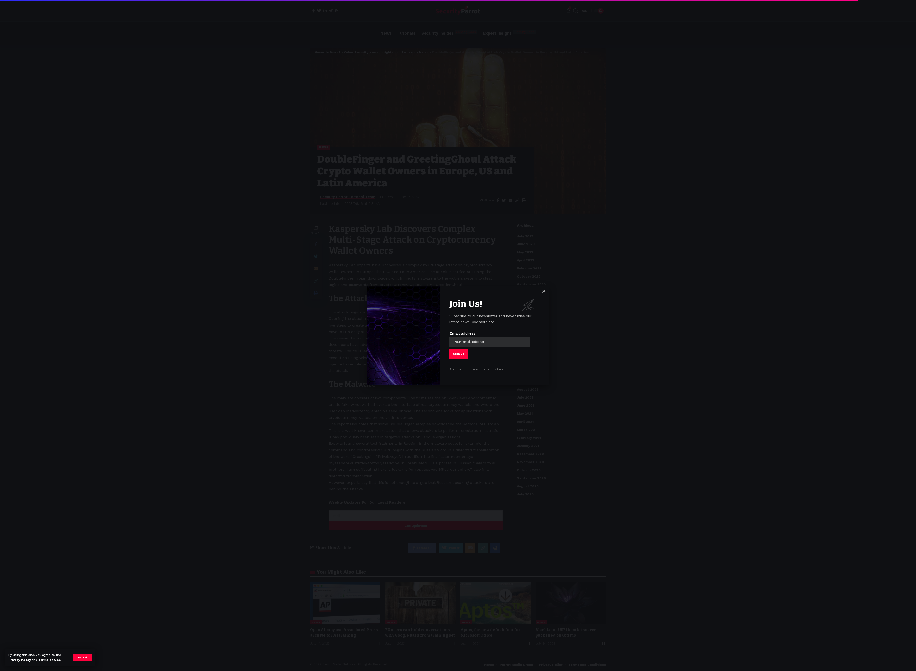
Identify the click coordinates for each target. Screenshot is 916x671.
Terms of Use (49, 660)
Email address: (462, 333)
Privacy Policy (19, 660)
